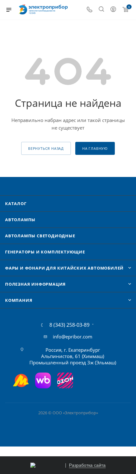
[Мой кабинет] (113, 10)
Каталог (16, 203)
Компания (18, 300)
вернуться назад (46, 148)
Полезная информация (35, 284)
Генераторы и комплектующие (45, 252)
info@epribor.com (72, 336)
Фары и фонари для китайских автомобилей (64, 268)
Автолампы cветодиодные (40, 236)
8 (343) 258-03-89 (69, 324)
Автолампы (20, 219)
